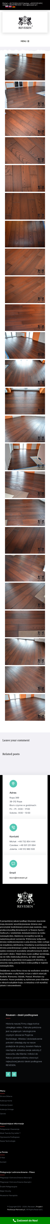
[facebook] (8, 1074)
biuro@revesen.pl (30, 5)
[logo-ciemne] (25, 15)
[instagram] (14, 1074)
